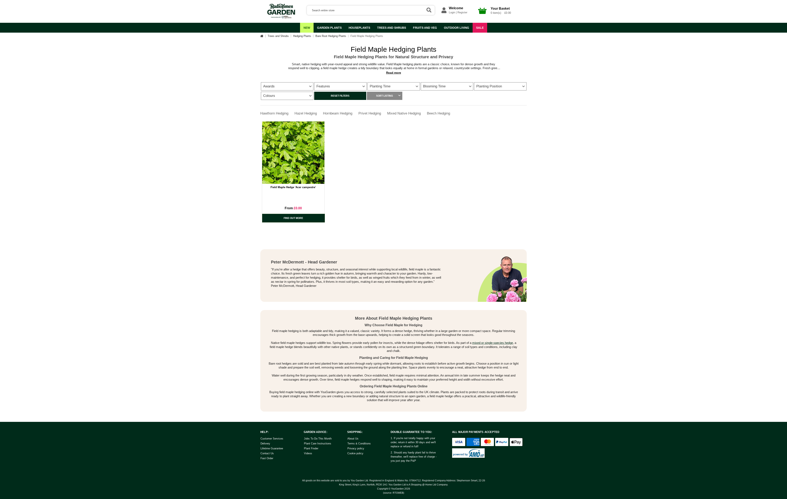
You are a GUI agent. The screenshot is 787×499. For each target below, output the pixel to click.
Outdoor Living (456, 27)
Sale (480, 27)
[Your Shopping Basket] (482, 15)
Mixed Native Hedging (404, 113)
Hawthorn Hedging (274, 113)
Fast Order (266, 458)
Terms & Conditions (359, 443)
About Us (352, 438)
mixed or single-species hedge (492, 342)
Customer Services (271, 438)
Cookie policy (355, 453)
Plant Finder (311, 448)
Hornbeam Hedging (337, 113)
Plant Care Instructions (317, 443)
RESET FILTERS (340, 95)
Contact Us (267, 453)
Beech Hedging (438, 113)
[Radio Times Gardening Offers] (280, 17)
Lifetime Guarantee (271, 448)
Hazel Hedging (306, 113)
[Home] (263, 36)
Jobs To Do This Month (318, 438)
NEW (307, 27)
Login (452, 12)
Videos (308, 453)
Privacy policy (355, 448)
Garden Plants (329, 27)
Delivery (265, 443)
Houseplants (359, 27)
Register (462, 12)
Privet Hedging (369, 113)
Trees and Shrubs (391, 27)
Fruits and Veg (425, 27)
